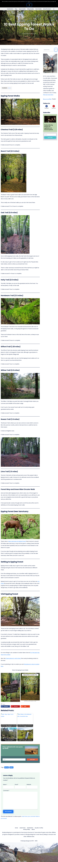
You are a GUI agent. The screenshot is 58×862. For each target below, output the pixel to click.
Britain (6, 767)
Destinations (10, 9)
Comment (6, 790)
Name (5, 784)
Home (16, 828)
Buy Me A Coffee (39, 828)
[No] (56, 3)
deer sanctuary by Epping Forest (17, 541)
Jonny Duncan (26, 33)
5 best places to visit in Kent (13, 658)
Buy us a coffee (47, 99)
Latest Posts (22, 828)
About (33, 829)
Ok (29, 5)
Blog (16, 9)
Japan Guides (22, 9)
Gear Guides (38, 9)
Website (29, 784)
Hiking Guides (30, 9)
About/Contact (47, 9)
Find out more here (48, 94)
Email (16, 784)
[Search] (56, 49)
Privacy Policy (26, 829)
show (9, 88)
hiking (11, 767)
